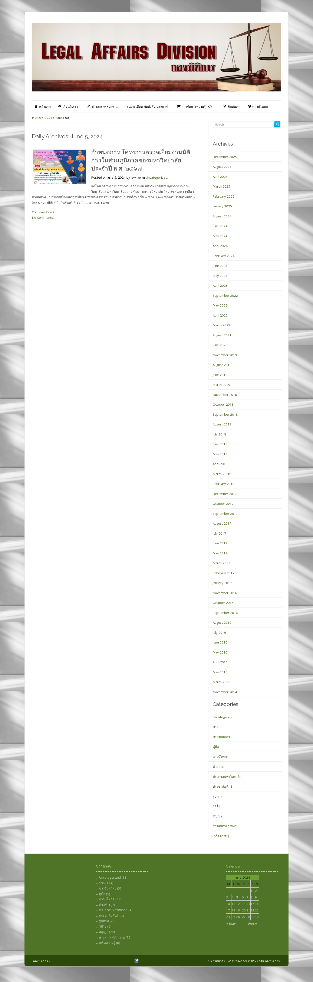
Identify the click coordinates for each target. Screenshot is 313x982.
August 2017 (222, 523)
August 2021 (222, 335)
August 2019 (222, 365)
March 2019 (221, 384)
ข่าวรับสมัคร (221, 737)
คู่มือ (216, 747)
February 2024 (223, 256)
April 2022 (220, 315)
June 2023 (220, 265)
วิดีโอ (216, 806)
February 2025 (223, 196)
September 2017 (225, 513)
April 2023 (220, 285)
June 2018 (220, 444)
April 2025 (220, 176)
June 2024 (220, 226)
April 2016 (220, 662)
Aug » (252, 923)
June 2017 (220, 543)
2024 (48, 117)
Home (36, 117)
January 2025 (222, 206)
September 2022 (225, 295)
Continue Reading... (45, 212)
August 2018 (222, 424)
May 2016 (220, 652)
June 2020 (220, 345)
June (59, 117)
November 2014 (225, 692)
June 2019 (220, 375)
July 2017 (219, 533)
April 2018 (220, 464)
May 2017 (220, 553)
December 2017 (225, 494)
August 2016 (222, 622)
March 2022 (221, 325)
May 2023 (220, 275)
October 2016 (223, 602)
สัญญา (217, 816)
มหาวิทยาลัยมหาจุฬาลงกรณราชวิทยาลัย (236, 961)
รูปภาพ (218, 796)
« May (231, 923)
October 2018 (223, 404)
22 (252, 910)
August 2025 (222, 166)
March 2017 (221, 563)
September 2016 (225, 612)
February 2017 (223, 573)
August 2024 (222, 216)
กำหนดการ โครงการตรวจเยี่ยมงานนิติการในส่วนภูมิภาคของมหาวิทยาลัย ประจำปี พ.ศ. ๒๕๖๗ (140, 160)
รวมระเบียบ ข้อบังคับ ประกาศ (148, 106)
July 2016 (219, 632)
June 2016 (220, 642)
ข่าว (215, 727)
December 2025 (225, 157)
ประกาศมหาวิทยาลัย (227, 776)
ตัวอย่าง (218, 766)
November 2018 (225, 394)
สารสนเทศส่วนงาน (225, 826)
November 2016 (225, 593)
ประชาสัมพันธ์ (222, 786)
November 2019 (225, 355)
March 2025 (221, 186)
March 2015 (221, 682)
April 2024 (220, 246)
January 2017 (222, 583)
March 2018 (221, 474)
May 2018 (220, 454)
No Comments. (43, 217)
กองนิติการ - (41, 961)
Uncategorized (156, 177)
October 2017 (223, 503)
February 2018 (223, 484)
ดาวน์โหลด (220, 757)
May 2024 (220, 236)
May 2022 (220, 305)
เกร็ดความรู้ (221, 836)
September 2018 (225, 414)
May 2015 (220, 672)
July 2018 (219, 434)
